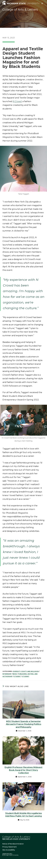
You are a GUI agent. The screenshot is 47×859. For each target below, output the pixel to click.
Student (17, 676)
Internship (7, 674)
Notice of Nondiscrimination (13, 844)
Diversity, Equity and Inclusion (26, 671)
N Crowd (17, 101)
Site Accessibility (8, 850)
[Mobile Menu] (42, 3)
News (15, 674)
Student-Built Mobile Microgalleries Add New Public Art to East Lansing (23, 814)
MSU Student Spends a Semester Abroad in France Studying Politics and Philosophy (23, 724)
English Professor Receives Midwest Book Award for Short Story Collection (23, 770)
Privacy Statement (9, 847)
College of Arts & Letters (20, 9)
